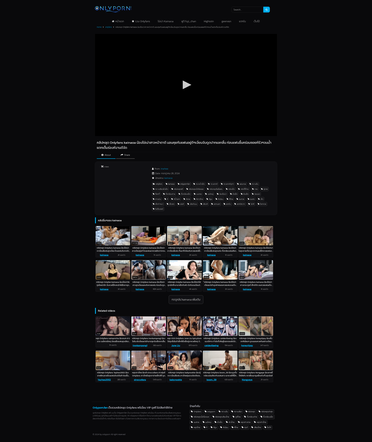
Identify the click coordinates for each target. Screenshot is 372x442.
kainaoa (168, 178)
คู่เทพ (265, 189)
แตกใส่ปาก (241, 204)
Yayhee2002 (104, 379)
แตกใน (242, 21)
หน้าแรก (119, 21)
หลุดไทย (197, 427)
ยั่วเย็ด (235, 194)
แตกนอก (217, 204)
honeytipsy (247, 345)
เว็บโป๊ (257, 21)
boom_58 (211, 379)
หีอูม (210, 199)
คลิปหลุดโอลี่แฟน (215, 189)
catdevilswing (211, 345)
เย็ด (261, 199)
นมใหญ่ (210, 194)
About (107, 155)
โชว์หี (252, 204)
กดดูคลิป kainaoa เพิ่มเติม (186, 299)
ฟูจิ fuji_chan (188, 21)
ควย (256, 189)
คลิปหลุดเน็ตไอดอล (196, 189)
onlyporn (211, 411)
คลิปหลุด (251, 411)
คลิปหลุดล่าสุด (267, 411)
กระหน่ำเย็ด (200, 184)
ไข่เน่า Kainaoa (166, 21)
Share (127, 155)
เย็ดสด (171, 204)
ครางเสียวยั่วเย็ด (161, 189)
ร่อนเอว (257, 194)
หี (167, 199)
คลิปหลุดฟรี (178, 189)
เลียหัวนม (193, 204)
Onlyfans (197, 411)
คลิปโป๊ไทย (244, 189)
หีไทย (231, 199)
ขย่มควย (242, 184)
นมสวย (199, 194)
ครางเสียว (238, 411)
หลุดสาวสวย (245, 422)
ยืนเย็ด (245, 194)
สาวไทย (232, 422)
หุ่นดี (246, 427)
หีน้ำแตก (177, 199)
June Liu (175, 345)
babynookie (176, 379)
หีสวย (188, 199)
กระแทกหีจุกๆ (228, 184)
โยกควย (263, 204)
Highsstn (209, 21)
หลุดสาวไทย (261, 422)
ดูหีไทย (238, 416)
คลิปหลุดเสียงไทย (222, 416)
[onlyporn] (113, 9)
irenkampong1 (140, 345)
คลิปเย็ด (231, 189)
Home (99, 27)
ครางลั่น (255, 184)
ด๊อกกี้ (157, 194)
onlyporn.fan (185, 184)
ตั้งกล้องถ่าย (170, 194)
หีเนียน (220, 199)
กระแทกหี (214, 184)
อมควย (241, 199)
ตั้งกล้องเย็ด (185, 194)
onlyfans (108, 27)
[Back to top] (363, 433)
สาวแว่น (158, 199)
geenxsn (226, 21)
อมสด (252, 199)
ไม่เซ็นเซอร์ (159, 209)
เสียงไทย (257, 427)
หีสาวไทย (199, 199)
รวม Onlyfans (142, 21)
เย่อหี (182, 204)
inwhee (164, 168)
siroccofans (140, 379)
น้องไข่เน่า (223, 194)
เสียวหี (205, 204)
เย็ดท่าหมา (159, 204)
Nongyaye (247, 379)
